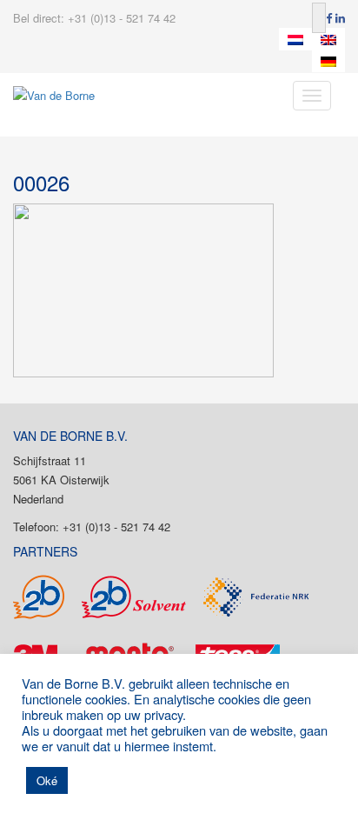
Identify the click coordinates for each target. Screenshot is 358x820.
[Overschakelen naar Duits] (328, 61)
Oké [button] (46, 780)
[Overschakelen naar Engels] (328, 39)
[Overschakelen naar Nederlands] (295, 39)
